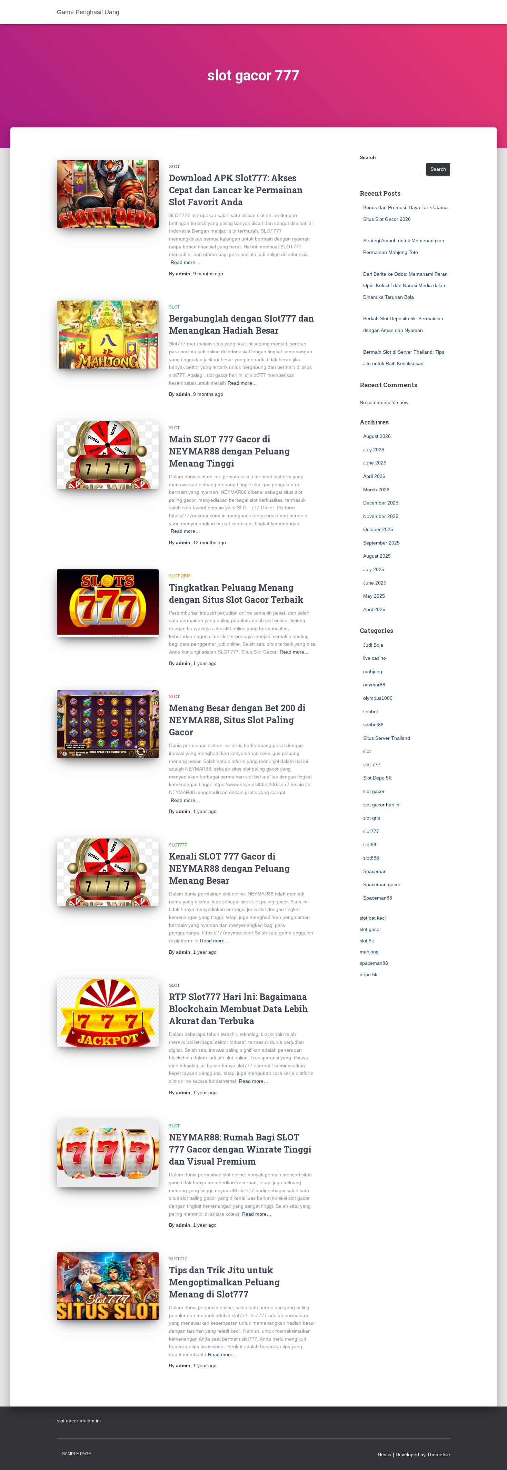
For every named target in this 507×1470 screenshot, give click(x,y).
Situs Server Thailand (386, 738)
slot (174, 166)
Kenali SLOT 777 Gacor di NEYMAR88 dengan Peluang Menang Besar (229, 868)
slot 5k (367, 940)
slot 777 (371, 764)
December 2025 (380, 503)
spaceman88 (374, 963)
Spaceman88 (377, 898)
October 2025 (378, 529)
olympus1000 (377, 698)
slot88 (369, 844)
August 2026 (377, 436)
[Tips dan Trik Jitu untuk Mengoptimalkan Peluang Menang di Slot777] (108, 1286)
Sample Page (76, 1453)
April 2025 (374, 609)
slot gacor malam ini (79, 1420)
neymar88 (374, 684)
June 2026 (374, 463)
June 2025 (374, 583)
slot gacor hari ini (381, 804)
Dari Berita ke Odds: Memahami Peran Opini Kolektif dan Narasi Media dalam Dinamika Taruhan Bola (405, 285)
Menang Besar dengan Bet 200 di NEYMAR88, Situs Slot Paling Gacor (237, 720)
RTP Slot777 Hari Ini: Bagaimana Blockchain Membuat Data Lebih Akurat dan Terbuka (238, 1009)
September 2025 (381, 543)
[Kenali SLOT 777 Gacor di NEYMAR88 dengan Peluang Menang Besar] (108, 872)
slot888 (371, 858)
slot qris (180, 576)
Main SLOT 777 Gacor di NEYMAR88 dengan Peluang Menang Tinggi (229, 451)
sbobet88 (373, 724)
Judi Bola (373, 645)
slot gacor (374, 791)
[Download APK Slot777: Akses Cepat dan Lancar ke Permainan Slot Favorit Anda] (108, 194)
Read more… (185, 262)
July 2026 (373, 449)
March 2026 (376, 489)
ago (208, 273)
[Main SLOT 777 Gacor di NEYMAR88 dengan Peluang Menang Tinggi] (108, 455)
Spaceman (375, 871)
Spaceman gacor (381, 884)
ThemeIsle (438, 1454)
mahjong (372, 671)
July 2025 (373, 569)
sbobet (370, 711)
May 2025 (374, 596)
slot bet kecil (373, 918)
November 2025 (380, 516)
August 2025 (377, 556)
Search (368, 157)
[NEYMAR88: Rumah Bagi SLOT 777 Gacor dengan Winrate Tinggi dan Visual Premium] (108, 1153)
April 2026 (374, 476)
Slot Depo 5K (377, 778)
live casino (374, 658)
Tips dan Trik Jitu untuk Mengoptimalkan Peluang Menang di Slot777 (224, 1282)
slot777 (178, 845)
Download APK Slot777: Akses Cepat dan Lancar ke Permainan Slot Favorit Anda (236, 190)
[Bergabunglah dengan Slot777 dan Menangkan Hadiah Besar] (108, 335)
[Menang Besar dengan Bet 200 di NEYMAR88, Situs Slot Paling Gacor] (108, 724)
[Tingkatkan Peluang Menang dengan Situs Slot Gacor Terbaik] (108, 603)
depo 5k (368, 974)
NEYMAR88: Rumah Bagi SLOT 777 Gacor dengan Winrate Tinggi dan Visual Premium (240, 1149)
